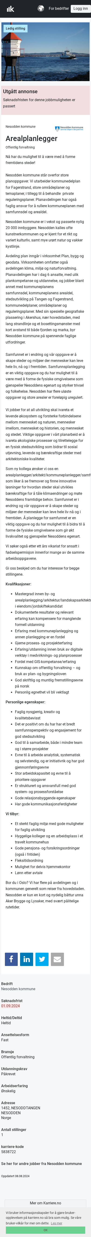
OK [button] (46, 1230)
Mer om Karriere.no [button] (45, 1203)
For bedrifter (59, 9)
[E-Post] (57, 959)
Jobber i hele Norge (30, 9)
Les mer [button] (56, 1223)
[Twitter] (42, 959)
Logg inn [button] (81, 9)
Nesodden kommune (18, 989)
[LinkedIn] (26, 959)
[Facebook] (11, 959)
